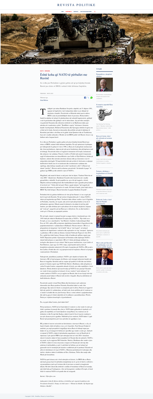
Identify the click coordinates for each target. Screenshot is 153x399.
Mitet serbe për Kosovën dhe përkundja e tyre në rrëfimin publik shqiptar (104, 245)
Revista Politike (76, 5)
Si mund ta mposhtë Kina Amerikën (104, 105)
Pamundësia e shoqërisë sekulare (104, 75)
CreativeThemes (50, 396)
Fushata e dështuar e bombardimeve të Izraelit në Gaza (104, 173)
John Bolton (44, 100)
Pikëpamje (69, 11)
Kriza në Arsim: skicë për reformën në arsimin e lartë (104, 138)
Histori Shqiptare (86, 11)
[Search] (94, 11)
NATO (42, 71)
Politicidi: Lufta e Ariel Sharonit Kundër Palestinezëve (104, 201)
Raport (76, 11)
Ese (62, 11)
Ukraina (47, 71)
